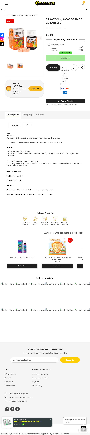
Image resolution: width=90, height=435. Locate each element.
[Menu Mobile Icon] (6, 3)
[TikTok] (2, 44)
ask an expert (36, 89)
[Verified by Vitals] (23, 424)
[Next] (39, 38)
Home (7, 15)
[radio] (65, 47)
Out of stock (65, 58)
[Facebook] (7, 409)
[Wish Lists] (74, 67)
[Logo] (46, 3)
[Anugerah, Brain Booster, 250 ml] (22, 246)
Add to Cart (22, 266)
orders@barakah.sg (20, 401)
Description (16, 125)
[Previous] (9, 38)
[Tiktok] (17, 409)
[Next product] (82, 253)
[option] (24, 37)
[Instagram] (12, 409)
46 (50, 105)
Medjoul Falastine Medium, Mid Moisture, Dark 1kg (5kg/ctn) (27, 421)
